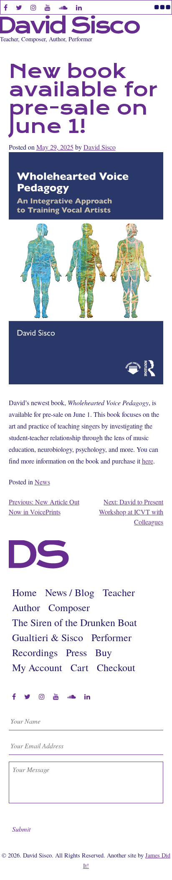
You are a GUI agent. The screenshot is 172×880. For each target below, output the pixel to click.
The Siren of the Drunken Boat (74, 622)
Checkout (116, 667)
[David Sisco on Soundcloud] (71, 696)
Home (24, 592)
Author (26, 607)
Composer (69, 607)
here (147, 460)
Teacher (119, 592)
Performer (111, 637)
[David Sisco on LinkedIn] (87, 696)
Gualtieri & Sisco (47, 637)
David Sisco (99, 147)
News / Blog (69, 592)
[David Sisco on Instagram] (41, 696)
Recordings (35, 652)
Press (76, 652)
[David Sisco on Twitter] (27, 696)
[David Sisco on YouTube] (56, 696)
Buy (103, 652)
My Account (37, 667)
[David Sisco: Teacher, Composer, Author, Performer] (39, 566)
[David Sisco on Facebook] (14, 696)
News (42, 481)
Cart (80, 667)
